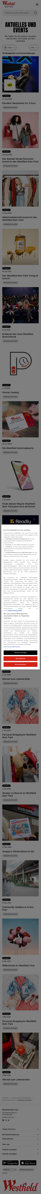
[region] (20, 597)
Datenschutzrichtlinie (15, 610)
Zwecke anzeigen (20, 652)
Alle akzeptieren (20, 664)
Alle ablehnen (20, 658)
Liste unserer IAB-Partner (12, 647)
